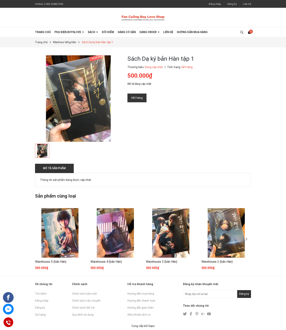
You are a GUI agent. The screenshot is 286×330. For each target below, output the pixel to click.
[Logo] (143, 17)
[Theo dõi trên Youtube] (209, 313)
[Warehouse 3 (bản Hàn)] (171, 233)
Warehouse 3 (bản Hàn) (161, 261)
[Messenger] (8, 309)
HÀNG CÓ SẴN (127, 32)
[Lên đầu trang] (279, 323)
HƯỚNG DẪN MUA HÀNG (192, 32)
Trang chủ (43, 32)
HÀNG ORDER (148, 32)
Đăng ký (232, 4)
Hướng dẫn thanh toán (141, 300)
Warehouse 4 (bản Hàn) (106, 261)
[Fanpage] (8, 297)
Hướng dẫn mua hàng (140, 293)
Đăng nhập (215, 4)
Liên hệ (247, 4)
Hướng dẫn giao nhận (140, 307)
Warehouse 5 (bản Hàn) (50, 261)
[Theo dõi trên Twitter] (185, 313)
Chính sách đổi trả (83, 307)
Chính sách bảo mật (84, 293)
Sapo (151, 325)
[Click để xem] (78, 98)
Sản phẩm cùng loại (55, 196)
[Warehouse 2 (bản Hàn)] (226, 233)
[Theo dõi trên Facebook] (191, 313)
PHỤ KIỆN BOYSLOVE (68, 32)
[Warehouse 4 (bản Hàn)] (115, 233)
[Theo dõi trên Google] (203, 313)
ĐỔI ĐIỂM (108, 32)
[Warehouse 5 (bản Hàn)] (60, 233)
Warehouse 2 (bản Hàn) (217, 261)
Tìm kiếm (41, 293)
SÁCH (92, 32)
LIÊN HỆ (168, 32)
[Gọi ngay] (8, 322)
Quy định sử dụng (83, 314)
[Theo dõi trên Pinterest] (197, 313)
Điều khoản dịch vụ (139, 314)
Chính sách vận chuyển (86, 300)
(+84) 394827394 (53, 4)
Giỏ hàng (40, 314)
